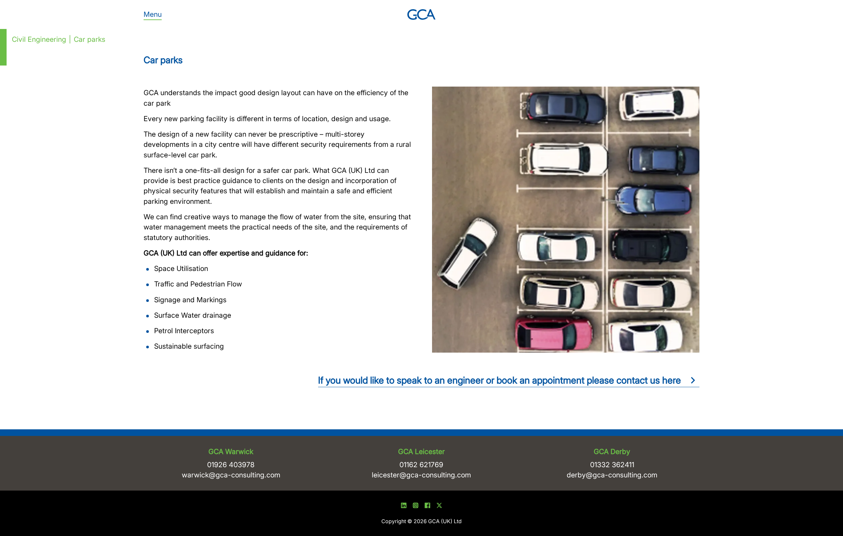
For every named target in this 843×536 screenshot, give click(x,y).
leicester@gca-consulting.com (421, 474)
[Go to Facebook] (427, 506)
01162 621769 (421, 464)
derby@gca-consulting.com (612, 474)
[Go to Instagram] (415, 506)
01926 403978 (231, 464)
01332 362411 (612, 464)
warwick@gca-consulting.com (231, 474)
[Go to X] (439, 506)
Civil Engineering (39, 39)
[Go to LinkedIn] (403, 506)
